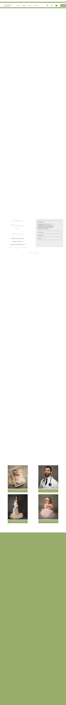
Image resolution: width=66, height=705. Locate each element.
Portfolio (29, 5)
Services (23, 5)
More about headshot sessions (48, 490)
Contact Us (36, 5)
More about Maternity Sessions (18, 521)
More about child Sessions (48, 521)
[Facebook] (51, 5)
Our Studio (18, 5)
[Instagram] (47, 5)
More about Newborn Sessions (17, 490)
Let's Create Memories (33, 253)
